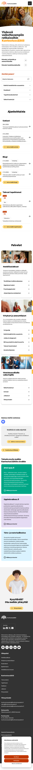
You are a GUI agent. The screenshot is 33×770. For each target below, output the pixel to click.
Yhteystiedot (4, 692)
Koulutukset (4, 663)
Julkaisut (3, 689)
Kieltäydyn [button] (16, 760)
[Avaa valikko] (30, 3)
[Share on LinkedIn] (4, 628)
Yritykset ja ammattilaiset (7, 660)
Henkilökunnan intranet (7, 669)
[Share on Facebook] (7, 628)
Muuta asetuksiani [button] (17, 763)
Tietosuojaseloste (6, 735)
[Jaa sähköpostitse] (12, 628)
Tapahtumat (4, 683)
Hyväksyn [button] (16, 757)
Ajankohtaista (4, 666)
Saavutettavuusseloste (7, 732)
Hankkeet (3, 686)
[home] (8, 3)
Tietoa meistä (5, 680)
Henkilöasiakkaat (5, 657)
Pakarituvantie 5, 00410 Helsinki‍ (10, 712)
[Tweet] (10, 628)
